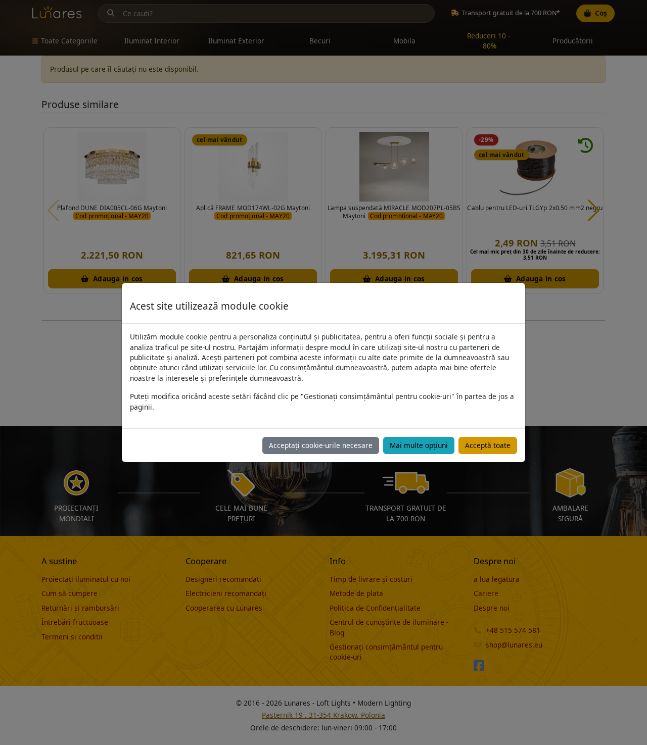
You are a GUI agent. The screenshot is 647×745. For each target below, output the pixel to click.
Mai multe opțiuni (419, 445)
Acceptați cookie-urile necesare (321, 445)
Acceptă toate (488, 445)
